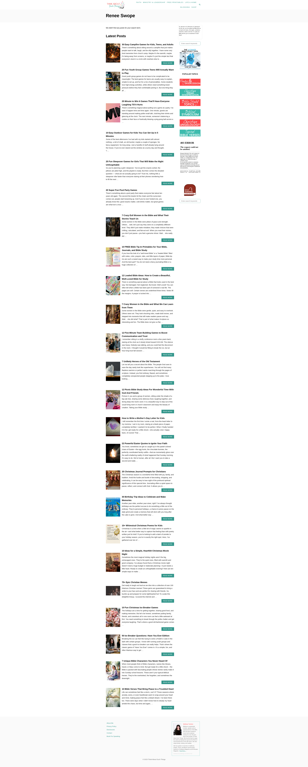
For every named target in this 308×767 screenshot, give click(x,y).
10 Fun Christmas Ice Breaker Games (140, 607)
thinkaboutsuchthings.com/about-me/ (182, 753)
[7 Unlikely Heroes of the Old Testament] (113, 372)
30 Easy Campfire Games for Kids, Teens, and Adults (147, 44)
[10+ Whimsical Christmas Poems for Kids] (113, 534)
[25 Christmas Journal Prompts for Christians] (113, 480)
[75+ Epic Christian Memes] (113, 591)
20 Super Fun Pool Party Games (121, 190)
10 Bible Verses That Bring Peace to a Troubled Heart (148, 689)
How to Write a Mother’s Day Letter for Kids (143, 418)
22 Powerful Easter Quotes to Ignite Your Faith (144, 443)
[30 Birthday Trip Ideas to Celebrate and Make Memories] (113, 507)
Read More (168, 63)
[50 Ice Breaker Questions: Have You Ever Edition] (113, 645)
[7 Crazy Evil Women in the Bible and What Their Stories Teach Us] (113, 227)
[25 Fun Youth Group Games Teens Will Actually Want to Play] (113, 82)
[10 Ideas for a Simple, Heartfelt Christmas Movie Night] (113, 563)
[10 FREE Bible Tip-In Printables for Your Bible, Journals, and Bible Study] (113, 257)
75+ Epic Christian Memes (134, 582)
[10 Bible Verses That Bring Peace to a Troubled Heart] (113, 698)
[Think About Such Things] (116, 5)
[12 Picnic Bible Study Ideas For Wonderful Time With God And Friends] (113, 400)
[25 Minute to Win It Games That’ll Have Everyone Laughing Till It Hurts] (113, 113)
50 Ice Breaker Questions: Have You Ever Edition (145, 635)
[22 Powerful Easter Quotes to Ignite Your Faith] (113, 454)
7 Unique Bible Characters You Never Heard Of (144, 661)
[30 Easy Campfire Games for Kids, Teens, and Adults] (113, 53)
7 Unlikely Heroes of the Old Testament (141, 361)
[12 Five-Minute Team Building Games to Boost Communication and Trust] (113, 343)
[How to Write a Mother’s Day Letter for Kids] (113, 427)
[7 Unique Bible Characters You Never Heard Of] (113, 671)
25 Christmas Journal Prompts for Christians (144, 471)
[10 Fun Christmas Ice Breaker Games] (113, 618)
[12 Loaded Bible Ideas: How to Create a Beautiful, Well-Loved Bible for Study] (113, 286)
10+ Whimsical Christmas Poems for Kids (142, 525)
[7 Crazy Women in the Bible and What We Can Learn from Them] (113, 315)
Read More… (182, 751)
